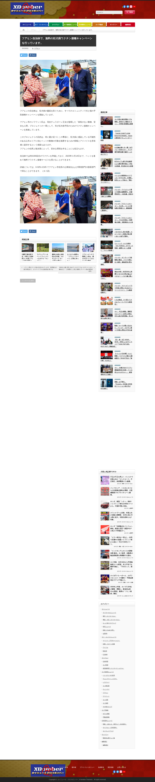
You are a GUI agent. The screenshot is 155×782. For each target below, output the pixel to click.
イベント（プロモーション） (111, 640)
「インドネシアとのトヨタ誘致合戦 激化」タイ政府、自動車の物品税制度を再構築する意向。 (121, 553)
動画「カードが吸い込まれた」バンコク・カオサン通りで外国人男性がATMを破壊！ (116, 329)
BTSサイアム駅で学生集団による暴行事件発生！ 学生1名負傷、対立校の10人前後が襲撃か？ (117, 165)
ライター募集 (63, 767)
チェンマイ (106, 689)
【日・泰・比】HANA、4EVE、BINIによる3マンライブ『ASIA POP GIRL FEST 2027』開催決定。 (116, 343)
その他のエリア (107, 706)
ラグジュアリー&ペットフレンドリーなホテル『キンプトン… (42, 257)
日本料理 (105, 661)
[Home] (24, 30)
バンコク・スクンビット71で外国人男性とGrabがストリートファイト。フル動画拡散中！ (116, 289)
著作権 (74, 767)
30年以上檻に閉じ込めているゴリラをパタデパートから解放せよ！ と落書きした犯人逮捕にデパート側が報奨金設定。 (76, 269)
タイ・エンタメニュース (41, 25)
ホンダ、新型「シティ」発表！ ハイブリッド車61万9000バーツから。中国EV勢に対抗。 (121, 504)
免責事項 (101, 767)
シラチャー (106, 682)
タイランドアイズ (108, 731)
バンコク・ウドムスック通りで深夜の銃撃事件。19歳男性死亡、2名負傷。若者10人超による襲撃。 (117, 193)
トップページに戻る (28, 280)
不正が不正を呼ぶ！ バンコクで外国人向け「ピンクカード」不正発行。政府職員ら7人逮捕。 (121, 479)
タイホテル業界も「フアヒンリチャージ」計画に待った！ (73, 257)
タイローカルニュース (127, 497)
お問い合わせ (121, 767)
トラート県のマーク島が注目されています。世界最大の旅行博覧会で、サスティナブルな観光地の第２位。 (40, 268)
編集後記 (128, 24)
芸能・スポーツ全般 (128, 582)
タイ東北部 (106, 686)
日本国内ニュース (85, 24)
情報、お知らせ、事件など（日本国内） (115, 724)
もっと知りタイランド (127, 596)
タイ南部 (105, 703)
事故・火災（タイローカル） (126, 546)
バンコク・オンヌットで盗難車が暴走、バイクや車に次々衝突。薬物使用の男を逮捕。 (116, 261)
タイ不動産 (99, 24)
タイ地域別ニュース (70, 24)
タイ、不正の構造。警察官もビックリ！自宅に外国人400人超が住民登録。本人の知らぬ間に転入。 (117, 315)
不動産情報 (106, 717)
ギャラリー (113, 24)
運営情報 (110, 767)
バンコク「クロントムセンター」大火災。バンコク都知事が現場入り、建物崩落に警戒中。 (116, 207)
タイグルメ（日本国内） (110, 727)
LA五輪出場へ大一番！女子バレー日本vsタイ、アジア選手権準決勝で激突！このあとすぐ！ (116, 151)
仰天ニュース (107, 626)
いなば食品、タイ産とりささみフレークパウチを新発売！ (123, 302)
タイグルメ (55, 24)
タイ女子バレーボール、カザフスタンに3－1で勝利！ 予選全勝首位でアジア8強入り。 (121, 578)
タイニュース (27, 24)
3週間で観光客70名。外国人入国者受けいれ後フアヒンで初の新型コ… (27, 257)
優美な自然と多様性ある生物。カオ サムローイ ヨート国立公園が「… (58, 257)
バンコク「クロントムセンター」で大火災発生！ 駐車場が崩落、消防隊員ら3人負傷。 (117, 221)
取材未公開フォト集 (109, 738)
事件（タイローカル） (127, 483)
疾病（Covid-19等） (109, 630)
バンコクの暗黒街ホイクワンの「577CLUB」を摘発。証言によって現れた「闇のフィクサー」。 (117, 179)
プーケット (106, 696)
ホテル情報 (106, 713)
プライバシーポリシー (87, 767)
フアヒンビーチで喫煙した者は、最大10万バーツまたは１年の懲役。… (88, 257)
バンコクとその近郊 (109, 675)
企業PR (131, 508)
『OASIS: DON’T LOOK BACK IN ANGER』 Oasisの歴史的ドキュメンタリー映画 (116, 137)
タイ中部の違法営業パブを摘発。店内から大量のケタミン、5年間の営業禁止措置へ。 (117, 123)
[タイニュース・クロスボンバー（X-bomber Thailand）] (27, 13)
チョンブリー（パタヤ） (110, 678)
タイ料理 (105, 665)
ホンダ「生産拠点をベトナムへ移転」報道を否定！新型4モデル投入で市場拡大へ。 (121, 528)
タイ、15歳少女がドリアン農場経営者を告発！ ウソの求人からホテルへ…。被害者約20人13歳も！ (116, 371)
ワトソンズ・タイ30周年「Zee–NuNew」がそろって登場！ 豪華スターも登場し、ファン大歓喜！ (117, 247)
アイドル (105, 647)
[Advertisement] (117, 71)
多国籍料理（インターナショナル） (113, 668)
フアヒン (37, 48)
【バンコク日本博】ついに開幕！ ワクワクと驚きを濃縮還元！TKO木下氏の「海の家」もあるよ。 (116, 357)
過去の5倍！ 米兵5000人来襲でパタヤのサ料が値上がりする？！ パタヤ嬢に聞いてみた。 (116, 275)
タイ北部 (105, 699)
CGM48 (105, 654)
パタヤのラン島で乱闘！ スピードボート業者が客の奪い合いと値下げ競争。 (123, 234)
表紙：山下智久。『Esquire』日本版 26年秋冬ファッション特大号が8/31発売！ (116, 385)
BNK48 (105, 651)
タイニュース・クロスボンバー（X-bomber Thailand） (75, 779)
